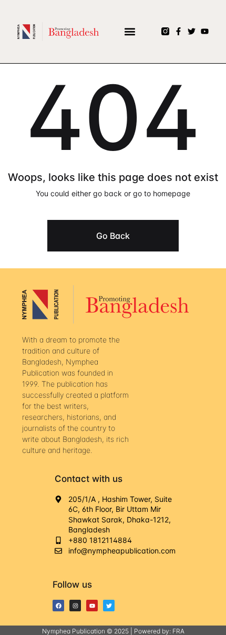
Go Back (113, 235)
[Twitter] (192, 31)
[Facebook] (58, 605)
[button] (130, 31)
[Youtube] (205, 31)
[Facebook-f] (178, 31)
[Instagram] (75, 605)
